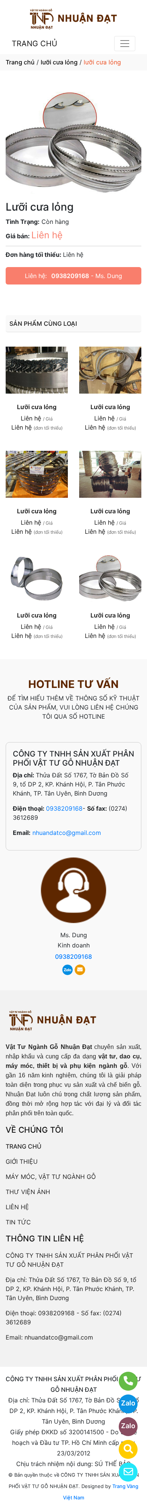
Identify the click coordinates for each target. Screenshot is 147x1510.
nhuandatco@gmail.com (66, 832)
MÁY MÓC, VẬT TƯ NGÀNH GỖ (51, 1176)
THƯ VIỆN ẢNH (28, 1192)
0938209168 (70, 276)
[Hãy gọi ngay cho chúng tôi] (123, 1381)
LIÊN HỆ (17, 1207)
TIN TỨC (18, 1222)
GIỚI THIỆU (22, 1161)
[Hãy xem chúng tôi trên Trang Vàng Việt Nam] (123, 1449)
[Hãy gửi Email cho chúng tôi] (123, 1472)
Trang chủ (20, 62)
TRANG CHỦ (34, 43)
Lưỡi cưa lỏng (37, 407)
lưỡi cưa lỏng (59, 62)
